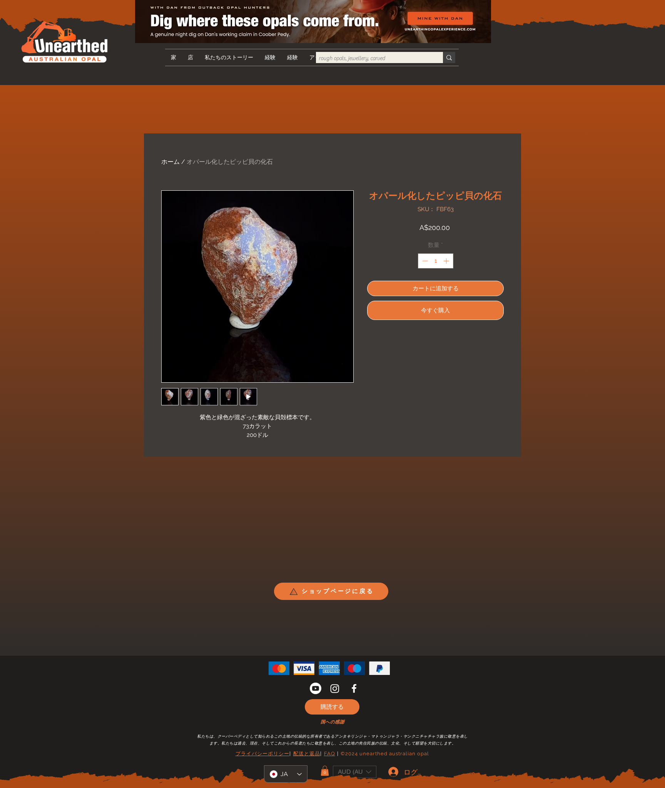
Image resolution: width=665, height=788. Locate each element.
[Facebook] (354, 688)
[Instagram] (335, 688)
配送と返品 (306, 753)
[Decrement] (424, 261)
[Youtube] (315, 688)
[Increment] (447, 261)
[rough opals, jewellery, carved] (449, 57)
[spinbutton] (435, 261)
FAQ (329, 753)
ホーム (170, 161)
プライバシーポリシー (262, 753)
